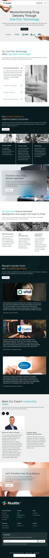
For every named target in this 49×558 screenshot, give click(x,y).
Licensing (4, 519)
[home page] (7, 3)
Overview (4, 513)
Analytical (19, 517)
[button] (3, 413)
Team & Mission (37, 515)
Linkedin (35, 525)
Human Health (5, 515)
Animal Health (5, 517)
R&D (18, 513)
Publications (20, 525)
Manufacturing (21, 515)
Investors (35, 513)
